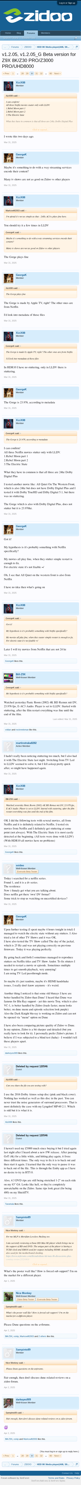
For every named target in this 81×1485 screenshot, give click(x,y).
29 (27, 73)
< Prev (6, 73)
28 (22, 73)
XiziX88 (20, 82)
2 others (42, 1336)
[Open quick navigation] (76, 47)
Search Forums (11, 38)
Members (45, 33)
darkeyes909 (11, 1053)
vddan (8, 729)
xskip (16, 1336)
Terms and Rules (56, 1478)
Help (77, 1473)
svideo (20, 865)
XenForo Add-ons (39, 1481)
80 (51, 73)
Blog (19, 33)
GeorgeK (21, 154)
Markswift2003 (27, 1336)
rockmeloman (22, 729)
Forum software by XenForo (15, 1478)
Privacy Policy (73, 1478)
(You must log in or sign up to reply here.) (59, 1451)
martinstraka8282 (26, 743)
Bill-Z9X (21, 674)
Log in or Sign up (67, 3)
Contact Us (67, 1473)
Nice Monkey (23, 1293)
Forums (31, 33)
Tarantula (9, 1204)
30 (32, 73)
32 (41, 73)
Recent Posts (28, 38)
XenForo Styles (58, 1481)
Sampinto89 (23, 1217)
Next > (57, 73)
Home (8, 33)
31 (36, 73)
